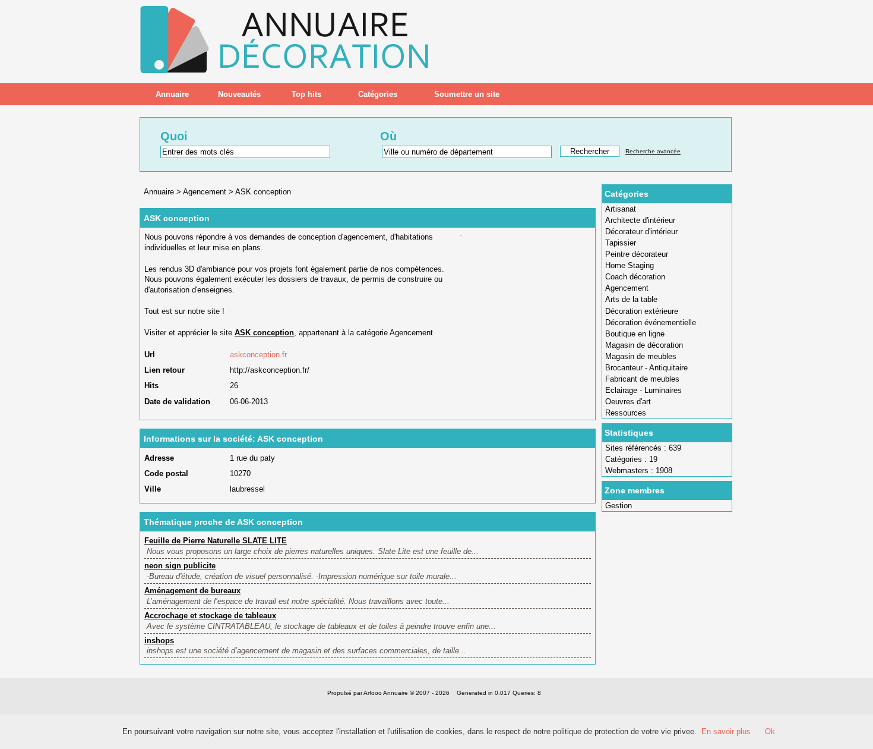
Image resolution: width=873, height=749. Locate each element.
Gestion (618, 505)
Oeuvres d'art (628, 401)
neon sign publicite (180, 565)
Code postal (166, 473)
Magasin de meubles (640, 356)
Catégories (377, 94)
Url (149, 354)
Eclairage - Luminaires (643, 390)
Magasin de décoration (644, 345)
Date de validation (177, 401)
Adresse (159, 458)
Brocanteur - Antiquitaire (646, 367)
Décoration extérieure (641, 311)
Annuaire (172, 94)
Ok (770, 731)
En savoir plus (726, 731)
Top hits (306, 94)
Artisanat (620, 208)
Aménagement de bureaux (192, 590)
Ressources (625, 412)
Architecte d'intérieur (640, 220)
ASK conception (263, 191)
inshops (159, 640)
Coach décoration (635, 276)
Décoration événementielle (650, 322)
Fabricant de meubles (642, 378)
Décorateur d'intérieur (641, 231)
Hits (151, 385)
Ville (152, 488)
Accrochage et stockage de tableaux (210, 615)
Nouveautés (239, 94)
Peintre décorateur (636, 254)
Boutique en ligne (635, 333)
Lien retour (164, 370)
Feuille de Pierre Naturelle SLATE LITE (215, 540)
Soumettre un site (466, 94)
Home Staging (629, 265)
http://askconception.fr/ (269, 370)
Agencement (627, 288)
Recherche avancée (653, 151)
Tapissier (620, 242)
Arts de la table (631, 299)
